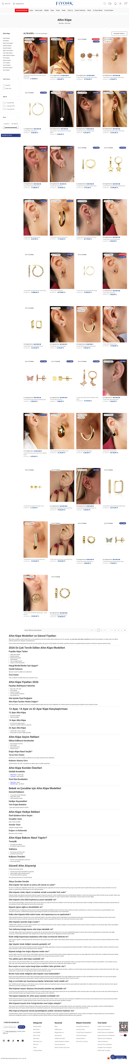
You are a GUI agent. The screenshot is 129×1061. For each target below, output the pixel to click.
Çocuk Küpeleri (7, 65)
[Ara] (105, 3)
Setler (64, 10)
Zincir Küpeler (6, 62)
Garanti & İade (80, 1029)
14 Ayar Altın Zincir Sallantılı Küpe (85, 131)
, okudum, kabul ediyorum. (14, 1032)
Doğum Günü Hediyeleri (105, 1026)
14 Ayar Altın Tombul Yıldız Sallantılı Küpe (114, 186)
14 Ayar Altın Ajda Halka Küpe (32, 186)
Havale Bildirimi (80, 1038)
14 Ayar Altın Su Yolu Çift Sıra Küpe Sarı (34, 559)
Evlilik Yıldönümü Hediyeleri (106, 1032)
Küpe (52, 10)
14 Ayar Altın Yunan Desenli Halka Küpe (113, 77)
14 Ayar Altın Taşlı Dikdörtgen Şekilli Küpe (114, 506)
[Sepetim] (125, 3)
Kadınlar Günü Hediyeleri (105, 1038)
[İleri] (122, 630)
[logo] (64, 4)
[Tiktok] (13, 1041)
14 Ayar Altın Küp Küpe (56, 399)
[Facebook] (8, 1041)
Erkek (89, 10)
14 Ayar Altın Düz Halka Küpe (84, 451)
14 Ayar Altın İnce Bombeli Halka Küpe (86, 290)
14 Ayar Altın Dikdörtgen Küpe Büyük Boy (61, 559)
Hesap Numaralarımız (82, 1026)
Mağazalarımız (59, 1032)
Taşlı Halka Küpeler (8, 53)
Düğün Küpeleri (7, 60)
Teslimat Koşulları (81, 1035)
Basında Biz (58, 1035)
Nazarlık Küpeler (7, 48)
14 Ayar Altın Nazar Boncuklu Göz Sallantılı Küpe (35, 453)
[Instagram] (4, 1041)
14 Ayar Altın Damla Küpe (109, 451)
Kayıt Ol (21, 1027)
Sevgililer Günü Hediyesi (105, 1047)
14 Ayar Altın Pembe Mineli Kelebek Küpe (35, 399)
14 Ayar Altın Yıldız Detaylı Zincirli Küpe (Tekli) (60, 131)
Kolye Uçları (38, 10)
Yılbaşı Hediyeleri (103, 1041)
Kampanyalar (37, 1026)
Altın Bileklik (36, 1032)
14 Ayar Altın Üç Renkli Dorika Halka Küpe (35, 290)
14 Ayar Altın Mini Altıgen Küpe (32, 237)
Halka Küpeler (6, 38)
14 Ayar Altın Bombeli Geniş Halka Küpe (113, 131)
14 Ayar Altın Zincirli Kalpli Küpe (111, 239)
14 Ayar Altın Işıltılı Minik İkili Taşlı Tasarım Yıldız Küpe (35, 76)
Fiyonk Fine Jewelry (82, 1041)
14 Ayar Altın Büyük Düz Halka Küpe (86, 346)
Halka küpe (13, 774)
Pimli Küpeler (6, 58)
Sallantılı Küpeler (7, 45)
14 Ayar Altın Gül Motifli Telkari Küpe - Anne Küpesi (35, 613)
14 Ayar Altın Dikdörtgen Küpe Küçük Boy (61, 508)
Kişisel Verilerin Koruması (62, 1047)
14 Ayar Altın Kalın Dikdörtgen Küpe (33, 346)
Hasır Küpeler (6, 70)
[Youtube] (18, 1041)
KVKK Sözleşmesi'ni (11, 1031)
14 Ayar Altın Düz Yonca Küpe (58, 346)
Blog (56, 1026)
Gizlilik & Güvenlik (60, 1038)
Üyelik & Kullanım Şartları (62, 1041)
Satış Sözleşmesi (60, 1044)
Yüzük (58, 10)
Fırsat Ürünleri (108, 10)
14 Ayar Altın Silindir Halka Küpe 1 (59, 237)
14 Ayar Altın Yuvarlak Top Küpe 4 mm (34, 506)
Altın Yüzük (36, 1035)
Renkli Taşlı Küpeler (8, 43)
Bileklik (46, 10)
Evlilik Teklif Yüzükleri (104, 1050)
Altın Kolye (36, 1029)
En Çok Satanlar (21, 10)
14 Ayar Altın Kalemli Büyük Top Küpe (86, 237)
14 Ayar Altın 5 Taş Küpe (56, 290)
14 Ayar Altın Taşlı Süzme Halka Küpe (86, 186)
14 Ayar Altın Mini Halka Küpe (111, 399)
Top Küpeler (6, 40)
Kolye (31, 10)
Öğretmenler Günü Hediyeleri (106, 1035)
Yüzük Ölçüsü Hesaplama (83, 1032)
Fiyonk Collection (80, 10)
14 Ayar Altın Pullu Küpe (56, 186)
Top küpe (12, 776)
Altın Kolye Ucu (37, 1041)
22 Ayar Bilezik (97, 10)
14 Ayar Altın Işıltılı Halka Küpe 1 (85, 561)
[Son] (125, 630)
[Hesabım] (120, 3)
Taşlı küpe (13, 782)
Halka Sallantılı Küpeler (9, 55)
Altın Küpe (6, 33)
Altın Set (35, 1044)
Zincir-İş (70, 10)
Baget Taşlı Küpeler (8, 50)
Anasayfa (61, 23)
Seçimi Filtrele (7, 135)
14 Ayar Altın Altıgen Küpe (110, 344)
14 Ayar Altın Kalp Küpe (109, 292)
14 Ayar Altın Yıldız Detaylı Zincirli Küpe (60, 77)
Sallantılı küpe (14, 784)
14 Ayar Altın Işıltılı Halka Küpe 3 (58, 615)
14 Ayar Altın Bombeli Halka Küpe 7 (59, 451)
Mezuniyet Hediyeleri (104, 1029)
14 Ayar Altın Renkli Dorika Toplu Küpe (86, 77)
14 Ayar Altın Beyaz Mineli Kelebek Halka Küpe (87, 398)
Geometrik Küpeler (8, 67)
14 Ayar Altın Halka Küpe (30, 131)
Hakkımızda (58, 1029)
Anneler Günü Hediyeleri (105, 1044)
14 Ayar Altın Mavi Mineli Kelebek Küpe (113, 561)
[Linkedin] (23, 1041)
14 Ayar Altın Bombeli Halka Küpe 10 (86, 508)
